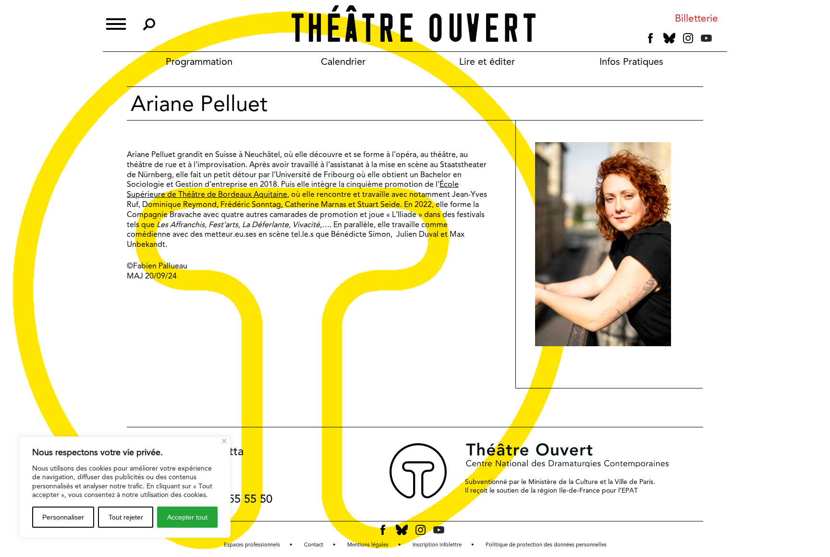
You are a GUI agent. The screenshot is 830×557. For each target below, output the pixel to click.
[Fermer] (224, 441)
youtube (706, 38)
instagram (688, 38)
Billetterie (696, 18)
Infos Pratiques (631, 61)
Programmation (199, 61)
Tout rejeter (126, 517)
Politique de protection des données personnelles (546, 545)
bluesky (669, 38)
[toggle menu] (116, 23)
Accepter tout (187, 517)
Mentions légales (368, 545)
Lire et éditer (487, 61)
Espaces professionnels (252, 545)
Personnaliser (63, 517)
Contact (313, 545)
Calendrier (343, 61)
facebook (650, 38)
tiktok (719, 40)
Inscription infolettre (437, 545)
